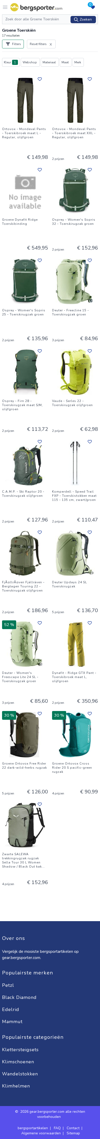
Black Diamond (20, 997)
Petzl (9, 985)
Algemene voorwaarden (41, 1133)
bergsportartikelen (33, 1128)
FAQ (57, 1128)
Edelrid (11, 1009)
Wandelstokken (20, 1074)
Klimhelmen (16, 1086)
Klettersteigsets (21, 1050)
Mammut (13, 1021)
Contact (73, 1128)
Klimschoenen (19, 1062)
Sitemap (73, 1133)
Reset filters (38, 44)
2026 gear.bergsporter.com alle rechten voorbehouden (52, 1114)
